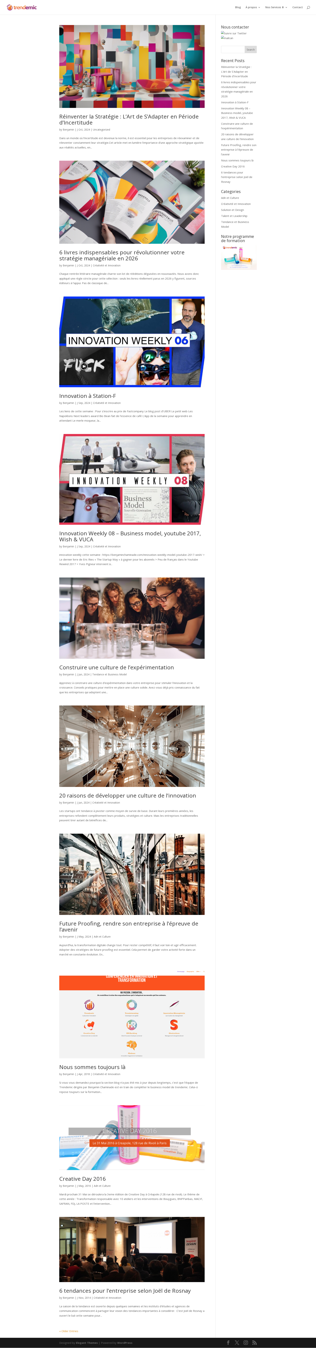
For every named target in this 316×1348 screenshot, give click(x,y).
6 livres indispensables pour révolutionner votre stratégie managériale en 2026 (122, 255)
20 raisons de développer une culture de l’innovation (127, 795)
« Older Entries (68, 1331)
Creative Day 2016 (82, 1178)
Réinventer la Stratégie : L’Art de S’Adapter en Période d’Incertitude (129, 119)
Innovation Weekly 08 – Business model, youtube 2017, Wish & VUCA (130, 536)
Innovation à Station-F (87, 395)
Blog (238, 7)
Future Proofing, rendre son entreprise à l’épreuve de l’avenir (128, 926)
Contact (297, 7)
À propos (251, 7)
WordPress (124, 1343)
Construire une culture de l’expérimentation (116, 667)
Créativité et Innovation (107, 265)
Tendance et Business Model (109, 674)
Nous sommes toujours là (92, 1067)
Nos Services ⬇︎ (274, 7)
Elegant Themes (87, 1343)
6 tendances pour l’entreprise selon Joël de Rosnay (125, 1290)
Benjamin (68, 129)
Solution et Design (232, 210)
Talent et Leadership (234, 216)
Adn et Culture (102, 936)
